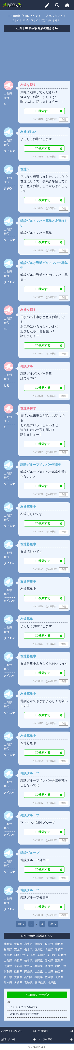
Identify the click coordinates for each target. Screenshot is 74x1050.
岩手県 (28, 944)
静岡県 (39, 960)
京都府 (18, 966)
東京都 (8, 955)
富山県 (41, 955)
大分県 (18, 982)
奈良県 (49, 966)
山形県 (59, 944)
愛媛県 (18, 977)
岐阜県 (28, 960)
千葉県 (59, 949)
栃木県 (28, 949)
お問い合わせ (8, 1039)
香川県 (8, 977)
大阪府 (28, 966)
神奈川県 (19, 955)
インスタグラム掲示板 (23, 1007)
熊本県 (8, 982)
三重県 (59, 960)
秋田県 (49, 944)
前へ (21, 923)
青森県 (18, 944)
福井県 (62, 955)
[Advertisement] (37, 57)
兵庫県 (39, 966)
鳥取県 (8, 971)
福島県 (8, 949)
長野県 (18, 960)
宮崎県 (28, 982)
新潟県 (31, 955)
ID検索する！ (44, 111)
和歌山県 (60, 966)
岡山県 (28, 971)
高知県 (28, 977)
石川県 (52, 955)
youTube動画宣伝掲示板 (24, 1013)
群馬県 (39, 949)
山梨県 (8, 960)
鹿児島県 (40, 982)
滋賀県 (8, 966)
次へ (53, 923)
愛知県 (49, 960)
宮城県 (39, 944)
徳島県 (59, 971)
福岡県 (39, 977)
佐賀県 (49, 977)
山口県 (49, 971)
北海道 (8, 944)
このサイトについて (11, 1030)
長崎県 (59, 977)
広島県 (39, 971)
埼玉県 (49, 949)
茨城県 (18, 949)
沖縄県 (52, 982)
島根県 (18, 971)
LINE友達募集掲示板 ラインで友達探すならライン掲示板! (12, 5)
